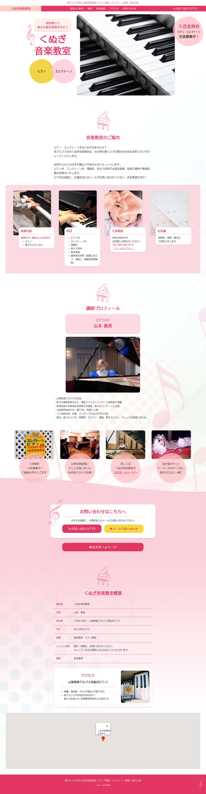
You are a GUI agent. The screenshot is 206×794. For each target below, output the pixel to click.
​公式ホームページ (124, 472)
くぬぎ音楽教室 (20, 8)
